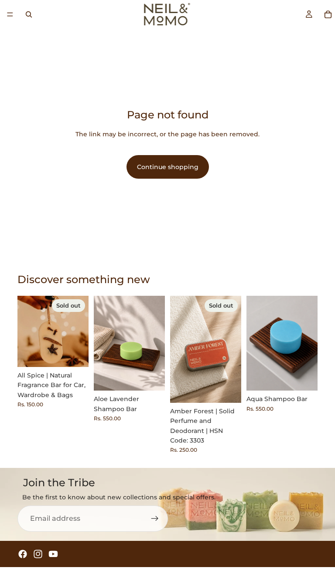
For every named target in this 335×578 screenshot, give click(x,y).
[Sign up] (155, 518)
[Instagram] (38, 554)
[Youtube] (53, 554)
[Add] (151, 377)
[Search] (28, 14)
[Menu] (10, 14)
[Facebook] (22, 554)
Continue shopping (167, 167)
